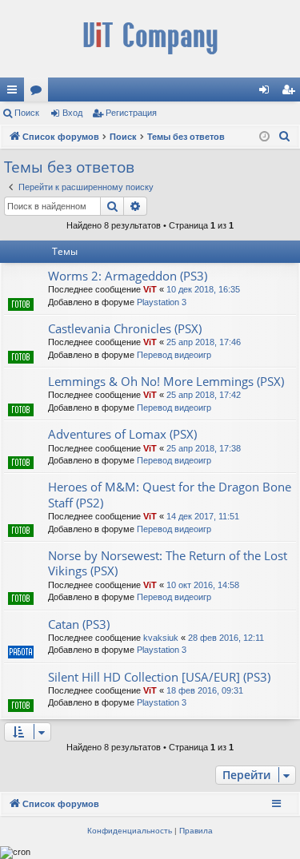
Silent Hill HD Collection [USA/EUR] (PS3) (159, 677)
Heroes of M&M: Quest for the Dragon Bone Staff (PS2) (169, 494)
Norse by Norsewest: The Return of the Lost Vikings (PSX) (167, 563)
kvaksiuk (160, 637)
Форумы (39, 92)
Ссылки (15, 92)
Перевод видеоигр (174, 355)
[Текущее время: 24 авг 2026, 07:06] (264, 137)
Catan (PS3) (79, 624)
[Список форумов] (150, 39)
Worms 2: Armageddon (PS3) (127, 276)
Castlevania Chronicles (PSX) (125, 328)
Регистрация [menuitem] (291, 92)
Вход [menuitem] (267, 92)
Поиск (26, 112)
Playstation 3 (161, 302)
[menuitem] (285, 136)
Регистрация (131, 112)
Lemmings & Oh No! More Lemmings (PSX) (166, 381)
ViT (150, 289)
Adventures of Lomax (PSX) (122, 434)
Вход (72, 112)
